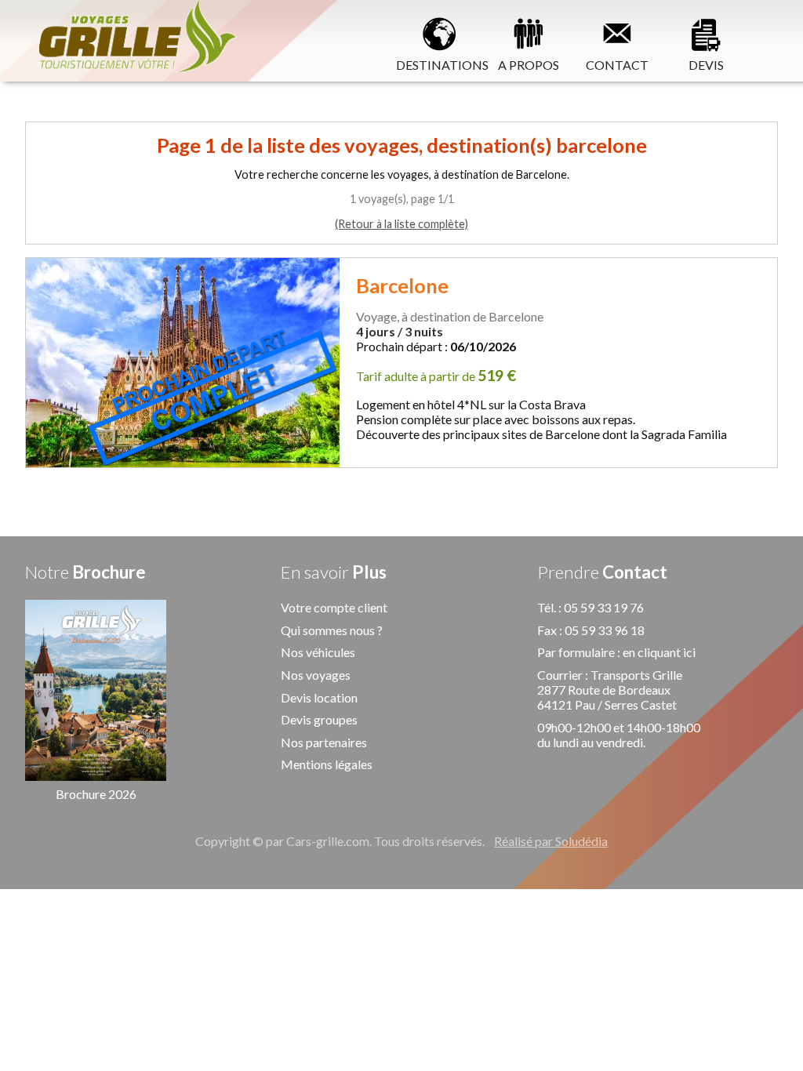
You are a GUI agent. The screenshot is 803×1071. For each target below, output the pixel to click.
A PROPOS (528, 64)
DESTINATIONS (440, 64)
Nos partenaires (324, 742)
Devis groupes (319, 719)
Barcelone (402, 285)
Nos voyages (316, 674)
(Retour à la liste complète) (401, 224)
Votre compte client (334, 607)
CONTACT (617, 64)
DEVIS (706, 64)
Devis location (319, 697)
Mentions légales (326, 764)
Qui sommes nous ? (332, 630)
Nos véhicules (318, 651)
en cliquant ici (659, 651)
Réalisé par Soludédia (551, 840)
